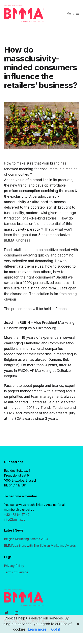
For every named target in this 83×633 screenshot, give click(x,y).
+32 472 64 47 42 (16, 515)
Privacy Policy (14, 566)
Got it (55, 629)
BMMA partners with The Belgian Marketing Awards (40, 546)
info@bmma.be (14, 519)
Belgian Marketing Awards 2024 (26, 539)
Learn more (37, 629)
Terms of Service (16, 572)
